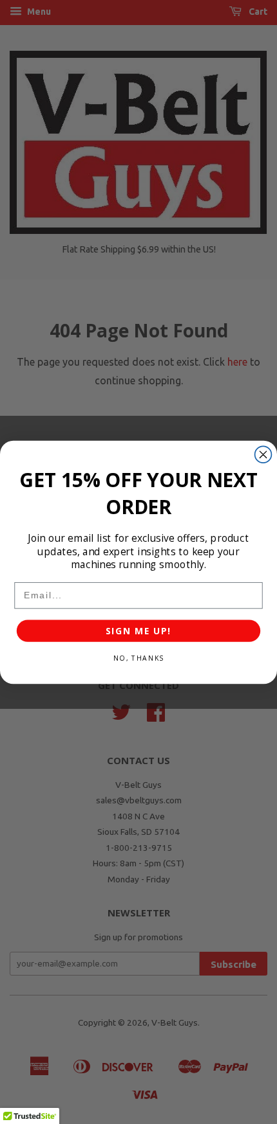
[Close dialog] (263, 454)
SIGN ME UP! (138, 631)
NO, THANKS (138, 658)
